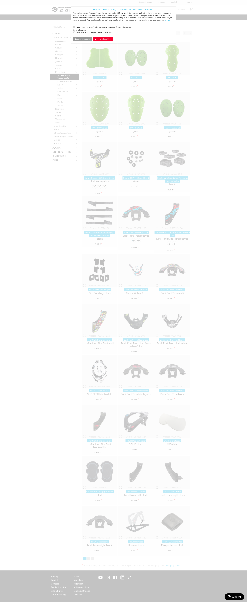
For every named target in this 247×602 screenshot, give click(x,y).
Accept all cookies (103, 39)
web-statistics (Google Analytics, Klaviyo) (94, 33)
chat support (81, 30)
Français (114, 9)
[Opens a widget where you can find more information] (234, 597)
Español (132, 9)
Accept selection (82, 39)
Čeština (148, 9)
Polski (140, 9)
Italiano (123, 9)
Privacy (167, 20)
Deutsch (105, 9)
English (96, 9)
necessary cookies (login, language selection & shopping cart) (103, 27)
